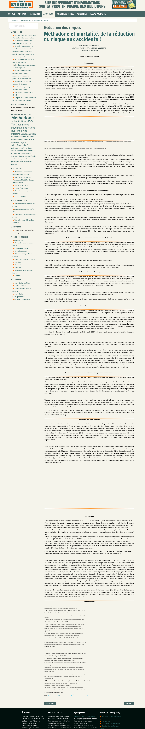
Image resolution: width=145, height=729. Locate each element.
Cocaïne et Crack (25, 148)
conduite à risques (17, 159)
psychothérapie (30, 156)
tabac (33, 151)
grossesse (27, 151)
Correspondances (17, 156)
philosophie (15, 161)
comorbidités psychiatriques (21, 153)
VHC (33, 139)
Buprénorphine (19, 130)
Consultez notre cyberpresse (84, 716)
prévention (15, 148)
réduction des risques (21, 139)
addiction (15, 142)
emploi (13, 151)
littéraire (15, 134)
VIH (26, 159)
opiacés (25, 145)
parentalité (31, 134)
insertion (31, 137)
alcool (23, 134)
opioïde (22, 161)
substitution (18, 121)
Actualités (82, 13)
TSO (14, 124)
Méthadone (22, 117)
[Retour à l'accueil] (21, 4)
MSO (29, 121)
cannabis (20, 151)
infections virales (18, 137)
